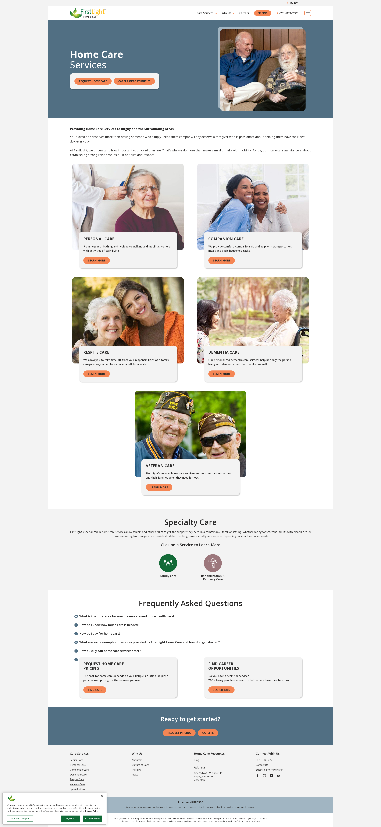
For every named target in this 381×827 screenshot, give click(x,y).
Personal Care (78, 765)
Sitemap (251, 807)
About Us (137, 760)
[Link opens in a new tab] (257, 775)
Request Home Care (93, 81)
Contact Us (262, 765)
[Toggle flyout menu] (307, 13)
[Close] (102, 796)
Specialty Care (78, 789)
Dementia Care (78, 774)
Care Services (205, 13)
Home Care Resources (209, 754)
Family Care (168, 576)
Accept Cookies (92, 818)
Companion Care (79, 769)
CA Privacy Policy (213, 807)
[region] (54, 809)
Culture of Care (140, 765)
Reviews (136, 769)
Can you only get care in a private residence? (111, 659)
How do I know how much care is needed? (109, 625)
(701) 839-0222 (288, 13)
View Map (199, 780)
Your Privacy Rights (20, 818)
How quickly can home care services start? (110, 651)
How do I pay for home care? (99, 633)
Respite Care (77, 779)
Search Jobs (221, 690)
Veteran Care (77, 784)
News (135, 774)
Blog (196, 760)
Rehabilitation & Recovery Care (213, 577)
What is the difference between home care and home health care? (126, 616)
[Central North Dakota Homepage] (88, 13)
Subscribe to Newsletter (269, 769)
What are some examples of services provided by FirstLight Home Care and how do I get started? (149, 642)
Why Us (226, 13)
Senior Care (76, 760)
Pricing (263, 13)
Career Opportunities (134, 81)
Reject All (70, 818)
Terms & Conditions (177, 807)
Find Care (95, 690)
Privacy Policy (196, 807)
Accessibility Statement (234, 807)
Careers (244, 13)
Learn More (96, 260)
